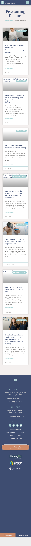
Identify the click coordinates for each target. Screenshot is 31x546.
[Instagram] (13, 425)
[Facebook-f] (10, 425)
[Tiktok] (17, 425)
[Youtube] (21, 425)
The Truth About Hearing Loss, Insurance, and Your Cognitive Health (15, 241)
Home (7, 20)
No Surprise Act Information (15, 432)
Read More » (9, 68)
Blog (11, 20)
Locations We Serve (15, 439)
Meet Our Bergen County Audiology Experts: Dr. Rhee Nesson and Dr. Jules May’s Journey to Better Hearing (15, 339)
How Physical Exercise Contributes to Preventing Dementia (15, 289)
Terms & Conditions (15, 435)
